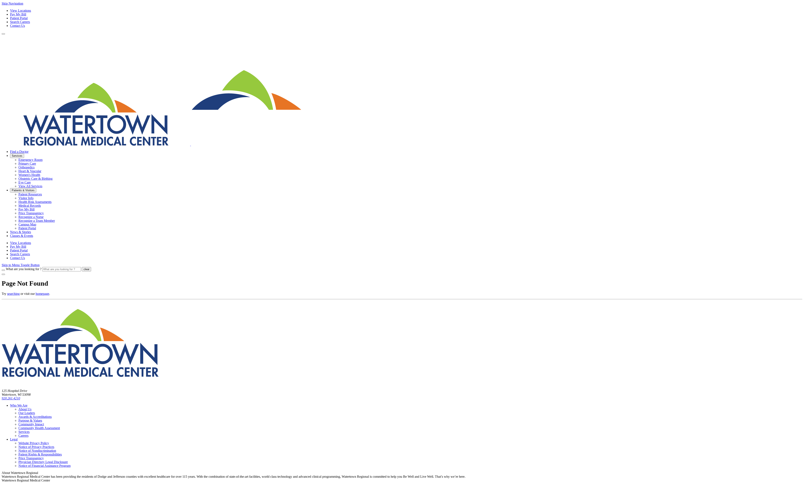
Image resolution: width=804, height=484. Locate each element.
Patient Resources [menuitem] (30, 194)
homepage (42, 293)
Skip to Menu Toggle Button (21, 265)
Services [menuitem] (17, 155)
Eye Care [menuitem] (24, 182)
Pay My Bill (18, 14)
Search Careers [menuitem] (20, 254)
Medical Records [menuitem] (29, 205)
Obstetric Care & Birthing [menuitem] (35, 178)
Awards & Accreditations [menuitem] (35, 417)
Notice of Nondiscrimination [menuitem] (37, 450)
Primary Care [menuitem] (27, 163)
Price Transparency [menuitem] (31, 213)
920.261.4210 (11, 398)
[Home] (80, 383)
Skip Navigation (12, 3)
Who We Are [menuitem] (18, 405)
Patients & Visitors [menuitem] (23, 190)
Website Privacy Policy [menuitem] (33, 443)
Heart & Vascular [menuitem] (29, 171)
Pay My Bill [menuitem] (26, 209)
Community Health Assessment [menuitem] (39, 428)
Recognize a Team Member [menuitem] (36, 220)
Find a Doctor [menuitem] (19, 151)
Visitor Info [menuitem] (26, 198)
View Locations (20, 10)
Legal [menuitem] (14, 439)
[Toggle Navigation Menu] (3, 34)
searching (13, 293)
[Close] (3, 274)
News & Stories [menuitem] (20, 232)
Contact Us (17, 25)
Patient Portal (19, 18)
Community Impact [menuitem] (31, 424)
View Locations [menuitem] (20, 243)
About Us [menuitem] (24, 409)
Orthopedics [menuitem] (26, 167)
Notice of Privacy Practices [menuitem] (36, 447)
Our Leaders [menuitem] (26, 413)
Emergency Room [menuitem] (30, 160)
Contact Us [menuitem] (17, 258)
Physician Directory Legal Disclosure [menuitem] (43, 462)
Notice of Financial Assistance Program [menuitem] (44, 465)
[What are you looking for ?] (3, 270)
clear (86, 269)
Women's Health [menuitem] (29, 175)
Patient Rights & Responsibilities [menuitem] (40, 454)
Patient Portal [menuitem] (27, 228)
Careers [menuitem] (23, 435)
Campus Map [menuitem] (27, 224)
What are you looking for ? (23, 269)
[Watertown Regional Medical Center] (152, 144)
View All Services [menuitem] (30, 186)
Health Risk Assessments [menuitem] (35, 202)
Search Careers (20, 22)
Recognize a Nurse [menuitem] (31, 217)
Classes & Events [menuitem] (21, 236)
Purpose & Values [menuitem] (30, 420)
